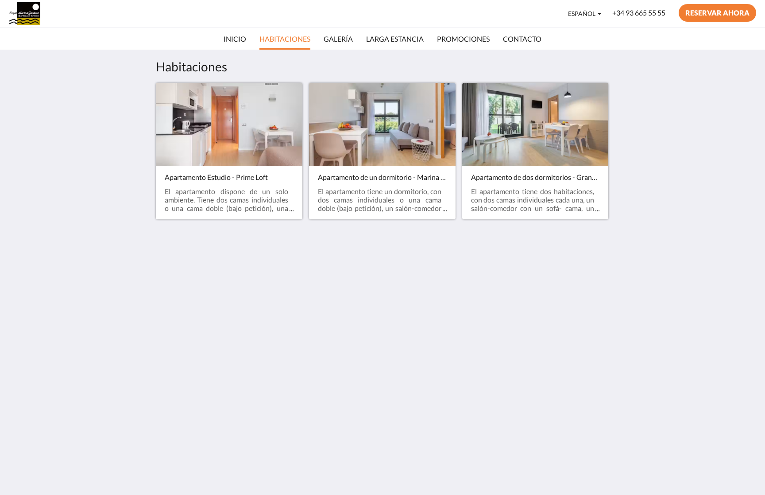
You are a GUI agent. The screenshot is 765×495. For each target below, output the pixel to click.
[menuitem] (235, 39)
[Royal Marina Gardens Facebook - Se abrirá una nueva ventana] (576, 281)
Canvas (598, 343)
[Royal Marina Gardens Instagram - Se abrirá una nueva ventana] (600, 281)
